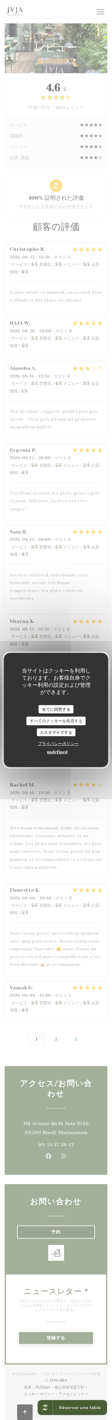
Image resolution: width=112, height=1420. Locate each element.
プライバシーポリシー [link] (58, 743)
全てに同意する (56, 709)
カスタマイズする (56, 732)
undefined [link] (57, 752)
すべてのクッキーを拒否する (56, 721)
